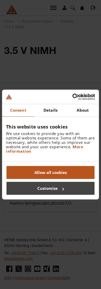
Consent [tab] (18, 110)
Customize (47, 188)
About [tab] (83, 110)
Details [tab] (50, 110)
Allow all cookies (50, 172)
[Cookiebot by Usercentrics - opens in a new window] (72, 96)
